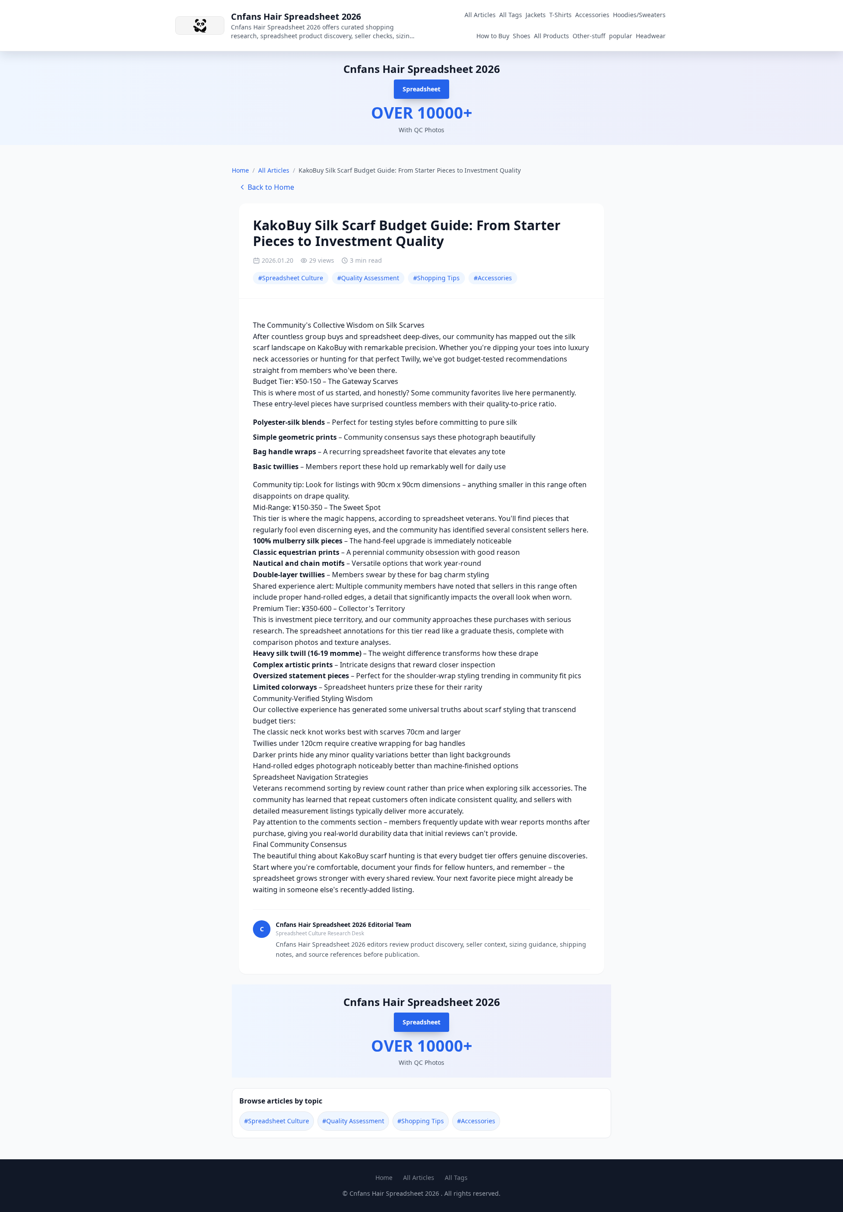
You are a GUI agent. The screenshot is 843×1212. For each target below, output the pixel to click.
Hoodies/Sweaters (639, 15)
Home (240, 170)
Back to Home (271, 187)
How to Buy (492, 36)
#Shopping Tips (436, 278)
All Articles (480, 15)
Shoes (521, 36)
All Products (551, 36)
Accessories (592, 15)
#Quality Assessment (368, 278)
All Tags (510, 15)
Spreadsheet (421, 89)
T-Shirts (560, 15)
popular (620, 36)
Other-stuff (589, 36)
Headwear (651, 36)
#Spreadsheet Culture (290, 278)
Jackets (536, 15)
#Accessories (493, 278)
